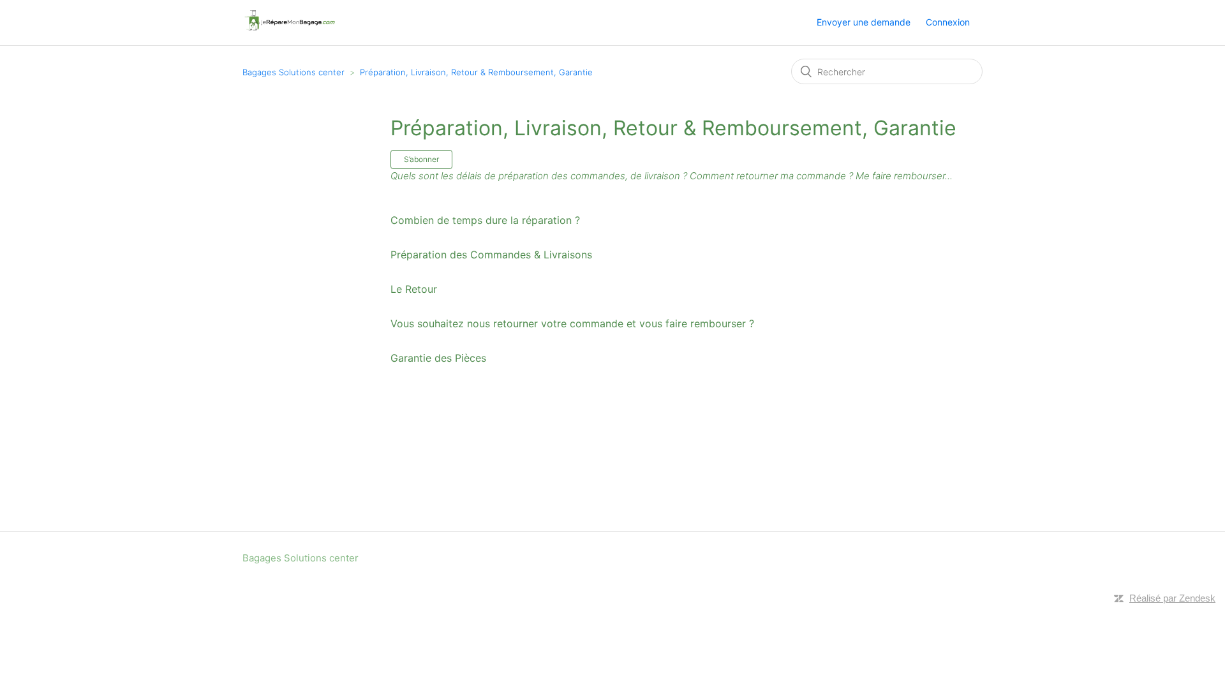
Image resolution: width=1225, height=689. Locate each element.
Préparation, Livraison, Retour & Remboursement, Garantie (476, 72)
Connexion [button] (948, 22)
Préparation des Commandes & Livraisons (491, 254)
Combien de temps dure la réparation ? (485, 220)
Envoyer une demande (863, 22)
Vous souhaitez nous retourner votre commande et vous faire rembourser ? (572, 323)
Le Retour (413, 289)
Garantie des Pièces (438, 358)
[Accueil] (289, 29)
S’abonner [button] (421, 159)
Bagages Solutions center (293, 72)
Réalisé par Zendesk (1172, 598)
